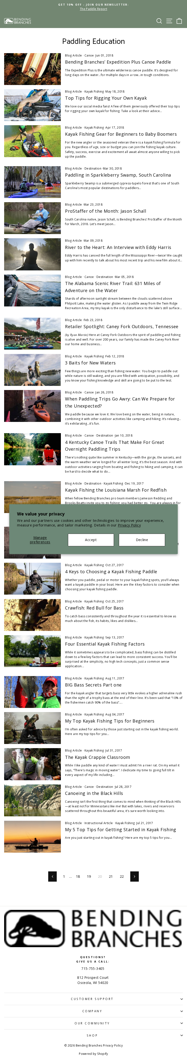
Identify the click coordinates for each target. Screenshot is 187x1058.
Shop (92, 1035)
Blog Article (73, 55)
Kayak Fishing (94, 91)
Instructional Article (98, 823)
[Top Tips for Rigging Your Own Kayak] (32, 105)
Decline (142, 539)
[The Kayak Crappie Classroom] (32, 764)
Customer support (92, 999)
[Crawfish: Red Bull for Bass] (32, 615)
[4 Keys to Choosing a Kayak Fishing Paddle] (32, 579)
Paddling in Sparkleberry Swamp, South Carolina (118, 175)
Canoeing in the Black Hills (94, 793)
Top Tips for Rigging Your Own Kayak (106, 98)
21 (111, 876)
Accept (91, 539)
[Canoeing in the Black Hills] (32, 800)
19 (89, 876)
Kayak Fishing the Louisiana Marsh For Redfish (116, 490)
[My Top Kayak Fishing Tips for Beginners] (32, 728)
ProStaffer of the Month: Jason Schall (105, 211)
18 (78, 876)
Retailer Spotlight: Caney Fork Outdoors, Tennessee (121, 326)
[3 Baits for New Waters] (32, 370)
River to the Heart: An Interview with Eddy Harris (118, 247)
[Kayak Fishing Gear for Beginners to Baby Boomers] (32, 141)
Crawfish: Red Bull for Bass (94, 608)
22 (122, 876)
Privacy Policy (129, 525)
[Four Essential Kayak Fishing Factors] (32, 651)
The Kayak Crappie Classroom (97, 757)
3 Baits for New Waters (90, 363)
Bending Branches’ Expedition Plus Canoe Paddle (118, 62)
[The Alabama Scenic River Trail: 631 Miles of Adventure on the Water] (32, 290)
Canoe (89, 55)
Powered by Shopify (93, 1054)
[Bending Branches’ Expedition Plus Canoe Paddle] (32, 69)
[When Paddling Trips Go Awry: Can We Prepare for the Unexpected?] (32, 406)
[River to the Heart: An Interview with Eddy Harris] (32, 254)
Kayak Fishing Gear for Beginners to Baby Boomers (121, 134)
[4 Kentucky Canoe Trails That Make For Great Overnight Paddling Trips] (32, 449)
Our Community (92, 1023)
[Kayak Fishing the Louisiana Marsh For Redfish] (32, 497)
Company (92, 1011)
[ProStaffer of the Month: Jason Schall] (32, 218)
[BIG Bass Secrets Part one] (32, 692)
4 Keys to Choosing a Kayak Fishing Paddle (111, 571)
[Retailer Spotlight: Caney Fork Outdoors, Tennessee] (32, 334)
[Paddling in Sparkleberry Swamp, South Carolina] (32, 182)
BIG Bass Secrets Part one (93, 685)
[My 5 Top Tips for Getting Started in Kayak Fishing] (32, 837)
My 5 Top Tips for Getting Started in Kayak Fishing (120, 829)
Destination (92, 168)
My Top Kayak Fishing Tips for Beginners (109, 721)
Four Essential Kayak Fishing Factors (105, 644)
